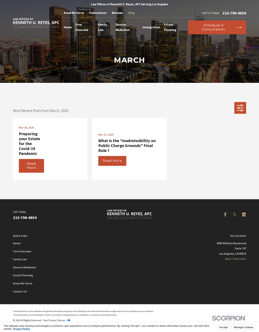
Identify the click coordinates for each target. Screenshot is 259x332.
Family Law (20, 259)
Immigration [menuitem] (151, 27)
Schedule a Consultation (213, 27)
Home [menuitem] (68, 27)
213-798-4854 (234, 13)
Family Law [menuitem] (102, 27)
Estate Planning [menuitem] (170, 27)
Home (17, 243)
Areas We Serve (74, 13)
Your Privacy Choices (54, 320)
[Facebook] (225, 214)
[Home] (36, 23)
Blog (131, 13)
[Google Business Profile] (244, 214)
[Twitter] (235, 214)
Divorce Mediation (24, 267)
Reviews (117, 13)
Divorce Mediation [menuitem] (123, 27)
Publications (98, 13)
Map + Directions (235, 259)
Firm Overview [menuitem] (82, 27)
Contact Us (20, 291)
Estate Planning (23, 275)
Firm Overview (22, 251)
